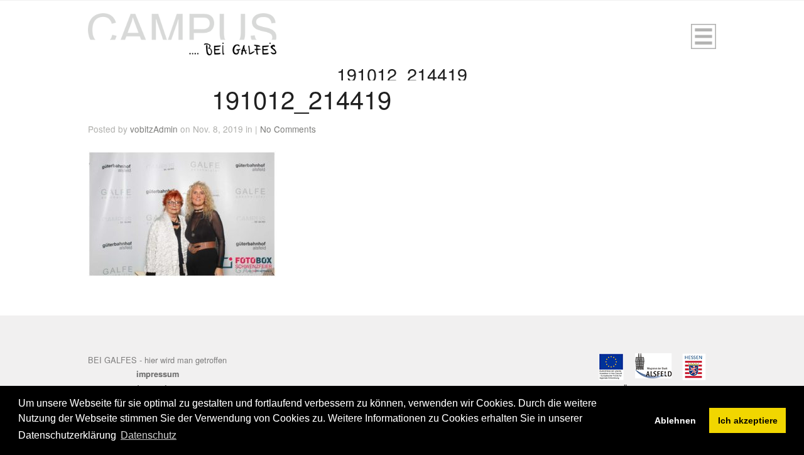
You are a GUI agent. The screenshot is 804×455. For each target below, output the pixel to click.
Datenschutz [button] (149, 435)
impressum (157, 374)
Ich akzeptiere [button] (748, 420)
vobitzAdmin (154, 129)
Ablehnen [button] (675, 420)
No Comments (288, 129)
